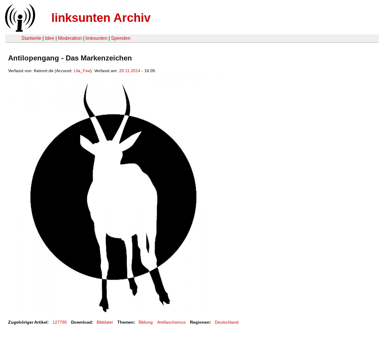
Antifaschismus (171, 322)
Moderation (70, 38)
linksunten (96, 38)
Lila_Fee (82, 70)
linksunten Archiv (101, 17)
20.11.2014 (129, 70)
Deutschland (226, 322)
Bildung (146, 322)
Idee (49, 38)
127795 (59, 322)
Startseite (31, 38)
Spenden (120, 38)
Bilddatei (105, 322)
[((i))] (19, 30)
